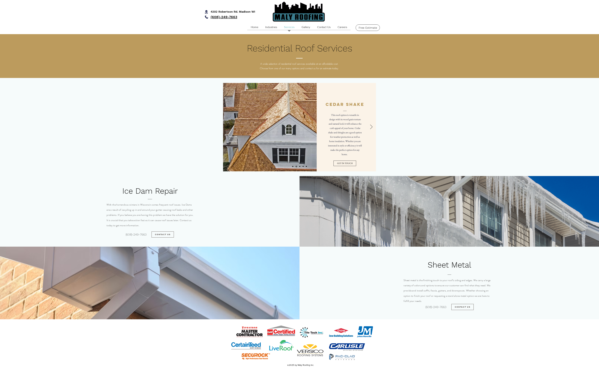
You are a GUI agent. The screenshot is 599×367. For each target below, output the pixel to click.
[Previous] (228, 127)
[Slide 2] (292, 166)
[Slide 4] (303, 166)
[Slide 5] (306, 166)
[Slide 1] (296, 166)
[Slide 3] (299, 166)
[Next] (371, 127)
